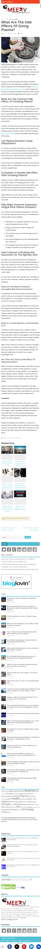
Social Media (5, 810)
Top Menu (8, 2)
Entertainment (6, 796)
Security (13, 807)
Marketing (18, 804)
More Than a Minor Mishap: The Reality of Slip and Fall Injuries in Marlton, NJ (23, 770)
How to (11, 801)
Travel (4, 812)
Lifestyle (5, 804)
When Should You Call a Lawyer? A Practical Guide (22, 673)
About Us (7, 941)
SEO (18, 806)
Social (4, 544)
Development (22, 794)
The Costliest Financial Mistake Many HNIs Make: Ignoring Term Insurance (22, 632)
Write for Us (27, 941)
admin (4, 33)
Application (13, 791)
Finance (23, 796)
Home (4, 801)
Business (30, 790)
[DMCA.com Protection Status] (8, 889)
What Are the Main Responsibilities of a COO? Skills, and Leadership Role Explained (23, 721)
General (8, 799)
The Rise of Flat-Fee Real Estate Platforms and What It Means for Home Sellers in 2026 (23, 690)
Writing (9, 812)
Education (30, 794)
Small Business (35, 807)
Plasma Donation (16, 438)
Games (3, 799)
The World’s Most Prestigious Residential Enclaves (21, 599)
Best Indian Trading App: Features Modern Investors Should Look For (22, 641)
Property (35, 804)
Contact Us (14, 941)
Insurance (19, 801)
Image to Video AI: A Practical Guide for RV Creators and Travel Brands (22, 698)
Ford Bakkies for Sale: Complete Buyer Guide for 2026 (23, 730)
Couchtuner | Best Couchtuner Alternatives (14, 567)
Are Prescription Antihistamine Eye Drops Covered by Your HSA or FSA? (20, 486)
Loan (12, 804)
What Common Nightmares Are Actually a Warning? (20, 508)
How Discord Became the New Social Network (23, 713)
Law (30, 801)
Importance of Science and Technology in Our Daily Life (18, 559)
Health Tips (31, 799)
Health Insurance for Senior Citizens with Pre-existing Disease (7, 508)
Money (30, 804)
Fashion (15, 796)
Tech (19, 810)
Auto (22, 790)
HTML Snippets (13, 943)
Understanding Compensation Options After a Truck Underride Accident (23, 762)
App (7, 791)
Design (16, 793)
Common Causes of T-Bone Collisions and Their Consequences (22, 746)
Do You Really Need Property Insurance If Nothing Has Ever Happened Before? (21, 657)
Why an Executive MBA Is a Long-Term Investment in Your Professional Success (21, 754)
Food (30, 796)
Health (21, 33)
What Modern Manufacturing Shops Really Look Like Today (22, 779)
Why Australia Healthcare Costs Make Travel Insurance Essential (20, 464)
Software (14, 809)
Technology (27, 809)
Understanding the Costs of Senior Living (7, 463)
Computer (9, 793)
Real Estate (5, 807)
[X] (16, 946)
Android (3, 791)
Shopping (29, 807)
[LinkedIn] (31, 946)
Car (37, 791)
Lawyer (34, 802)
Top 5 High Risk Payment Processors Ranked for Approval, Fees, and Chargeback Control (22, 706)
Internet (25, 802)
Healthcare (23, 799)
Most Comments (7, 555)
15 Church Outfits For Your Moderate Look (14, 561)
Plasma (9, 438)
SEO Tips (23, 807)
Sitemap (20, 941)
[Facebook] (9, 946)
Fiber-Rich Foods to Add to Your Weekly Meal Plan (23, 681)
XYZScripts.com (28, 943)
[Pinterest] (24, 946)
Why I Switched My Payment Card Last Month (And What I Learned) (23, 649)
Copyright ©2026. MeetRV (8, 938)
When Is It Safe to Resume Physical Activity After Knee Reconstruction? (7, 486)
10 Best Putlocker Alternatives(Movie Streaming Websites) (18, 564)
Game (34, 796)
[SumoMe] (38, 946)
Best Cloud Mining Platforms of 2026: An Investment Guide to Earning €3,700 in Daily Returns (22, 608)
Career (3, 793)
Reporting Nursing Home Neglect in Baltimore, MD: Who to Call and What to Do (23, 738)
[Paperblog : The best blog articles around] (20, 889)
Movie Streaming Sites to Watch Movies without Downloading (19, 569)
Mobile (25, 804)
